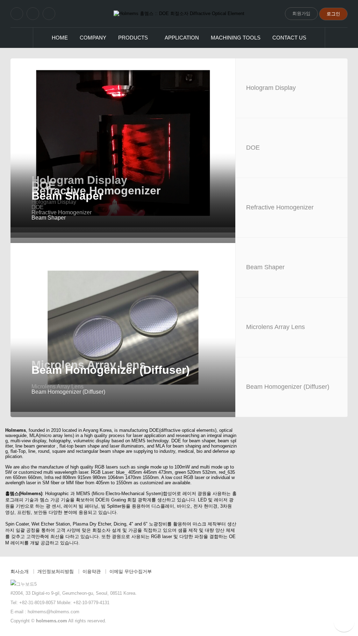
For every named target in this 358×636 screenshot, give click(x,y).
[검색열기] (336, 38)
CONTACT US (289, 38)
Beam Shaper (67, 196)
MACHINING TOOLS (235, 38)
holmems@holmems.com (53, 611)
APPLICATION (182, 38)
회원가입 (301, 13)
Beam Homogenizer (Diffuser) (110, 370)
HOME (60, 38)
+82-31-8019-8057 (37, 602)
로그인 (333, 13)
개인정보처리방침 (55, 571)
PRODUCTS (133, 38)
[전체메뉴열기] (21, 38)
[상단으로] (344, 622)
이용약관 (92, 571)
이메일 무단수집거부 (130, 571)
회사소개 (19, 571)
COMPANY (93, 38)
